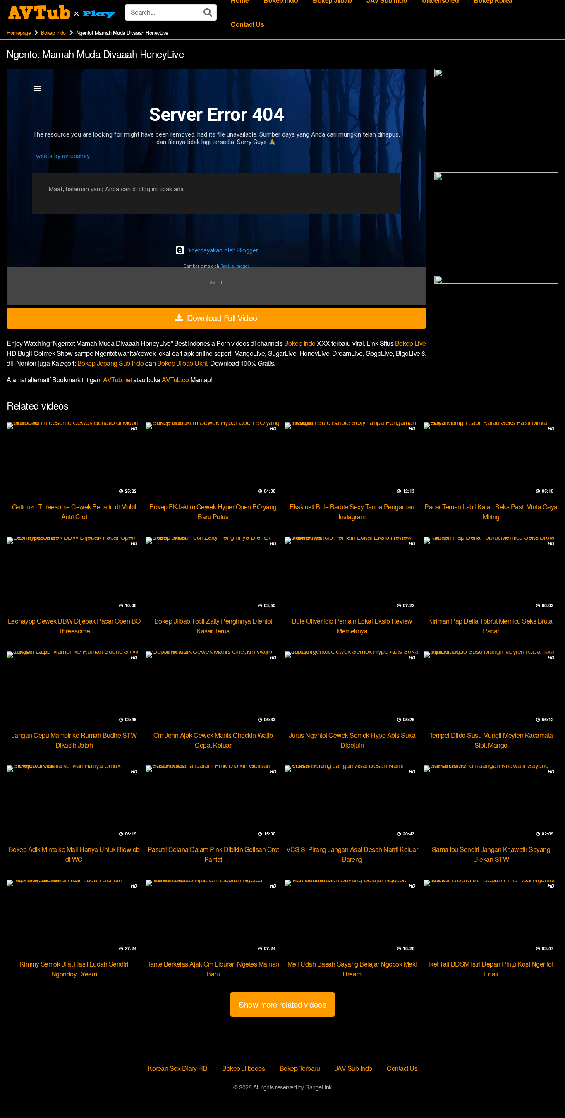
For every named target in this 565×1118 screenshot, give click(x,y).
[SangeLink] (62, 12)
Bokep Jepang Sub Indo (111, 363)
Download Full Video (221, 318)
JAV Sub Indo (353, 1068)
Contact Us (247, 24)
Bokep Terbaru (300, 1068)
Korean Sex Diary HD (178, 1068)
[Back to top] (542, 1091)
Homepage (19, 32)
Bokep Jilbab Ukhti (184, 363)
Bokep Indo (53, 32)
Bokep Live (410, 343)
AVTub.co (175, 379)
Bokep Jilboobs (243, 1068)
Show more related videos (282, 1004)
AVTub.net (117, 379)
